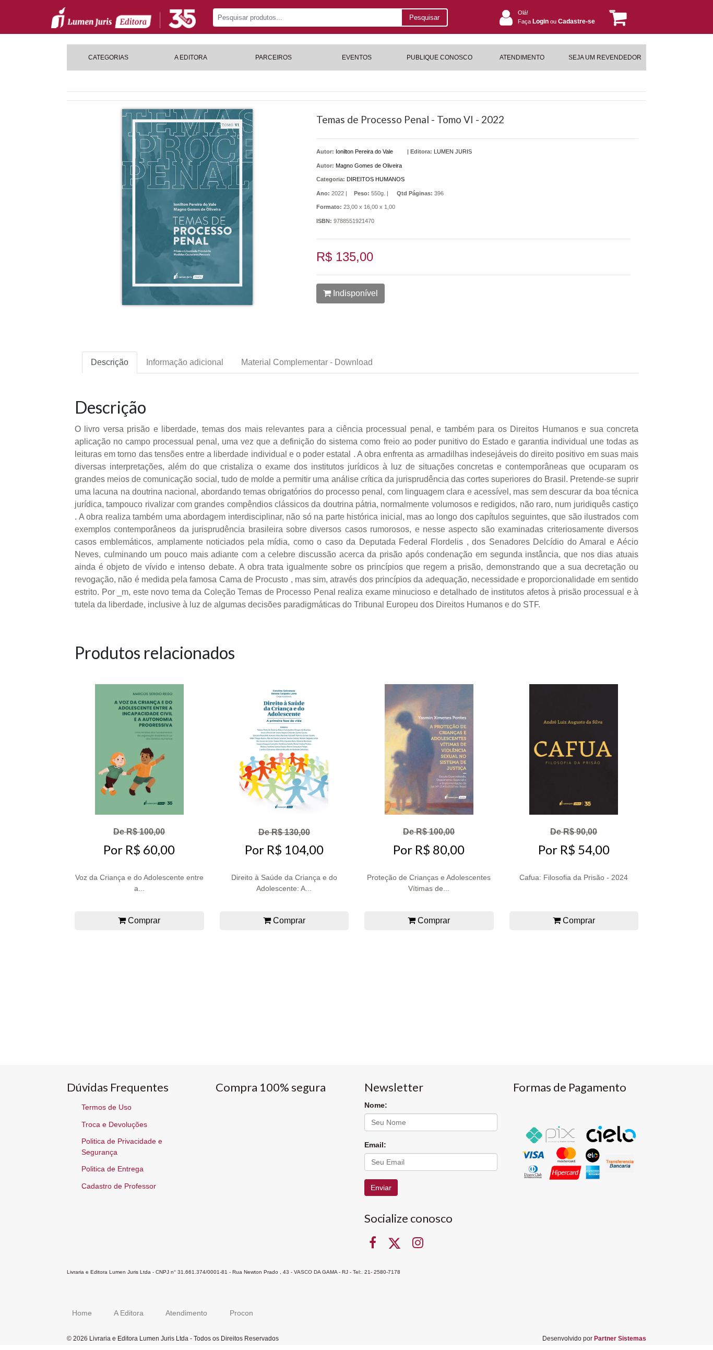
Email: (375, 1145)
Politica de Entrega (112, 1169)
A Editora (129, 1313)
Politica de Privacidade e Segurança (121, 1146)
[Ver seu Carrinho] (616, 18)
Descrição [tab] (109, 362)
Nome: (375, 1105)
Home (82, 1313)
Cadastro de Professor (118, 1186)
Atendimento (186, 1313)
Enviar (381, 1187)
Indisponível (354, 293)
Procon (241, 1313)
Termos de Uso (106, 1107)
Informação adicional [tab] (184, 362)
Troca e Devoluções (114, 1124)
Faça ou (556, 21)
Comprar (143, 920)
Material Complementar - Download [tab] (307, 362)
